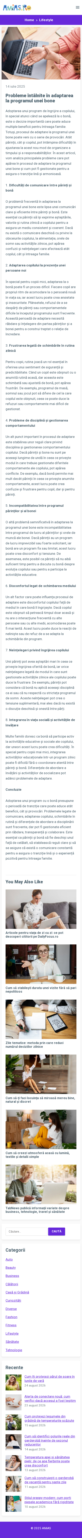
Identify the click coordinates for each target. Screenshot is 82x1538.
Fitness (11, 1325)
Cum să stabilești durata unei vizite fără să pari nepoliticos (41, 989)
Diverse (11, 1309)
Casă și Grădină (17, 1292)
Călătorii (12, 1284)
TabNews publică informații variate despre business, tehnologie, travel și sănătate (37, 1210)
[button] (77, 8)
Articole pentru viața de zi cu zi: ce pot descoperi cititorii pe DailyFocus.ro (34, 934)
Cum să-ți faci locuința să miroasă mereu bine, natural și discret (40, 1100)
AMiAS (46, 1528)
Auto (9, 1259)
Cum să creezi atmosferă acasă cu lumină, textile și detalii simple (38, 1154)
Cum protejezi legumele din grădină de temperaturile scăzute (49, 1418)
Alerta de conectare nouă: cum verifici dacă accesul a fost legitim (50, 1398)
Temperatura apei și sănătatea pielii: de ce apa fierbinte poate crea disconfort (47, 1461)
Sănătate (12, 1342)
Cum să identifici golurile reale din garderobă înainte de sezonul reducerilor (49, 1440)
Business (12, 1276)
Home (29, 20)
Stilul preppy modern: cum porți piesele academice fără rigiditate (49, 1500)
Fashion (11, 1317)
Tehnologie (14, 1350)
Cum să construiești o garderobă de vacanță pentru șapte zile (49, 1480)
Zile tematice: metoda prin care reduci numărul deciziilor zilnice (34, 1044)
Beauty (11, 1268)
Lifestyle (46, 20)
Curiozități (13, 1300)
